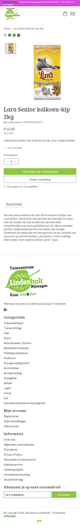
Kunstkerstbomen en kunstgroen (24, 403)
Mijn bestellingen (15, 421)
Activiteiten (11, 368)
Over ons (9, 439)
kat (6, 398)
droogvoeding (13, 373)
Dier (6, 333)
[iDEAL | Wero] (39, 521)
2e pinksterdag (13, 479)
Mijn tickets (11, 426)
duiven (8, 383)
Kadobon (10, 358)
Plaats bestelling (40, 179)
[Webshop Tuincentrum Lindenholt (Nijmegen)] (12, 13)
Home (7, 28)
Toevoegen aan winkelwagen (40, 171)
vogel (7, 388)
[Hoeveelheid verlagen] (7, 161)
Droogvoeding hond (16, 363)
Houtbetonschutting (17, 474)
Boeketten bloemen (16, 348)
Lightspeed (10, 515)
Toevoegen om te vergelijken (22, 186)
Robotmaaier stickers (17, 343)
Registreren (11, 416)
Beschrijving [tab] (14, 204)
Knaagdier (10, 378)
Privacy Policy (13, 454)
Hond (7, 393)
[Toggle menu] (72, 13)
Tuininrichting (12, 328)
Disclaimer (10, 449)
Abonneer (64, 494)
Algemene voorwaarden (19, 444)
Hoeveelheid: (11, 155)
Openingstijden (10, 2)
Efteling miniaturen (16, 353)
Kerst (7, 338)
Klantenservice (13, 464)
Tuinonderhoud (13, 323)
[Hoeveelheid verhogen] (15, 161)
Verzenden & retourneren (20, 459)
